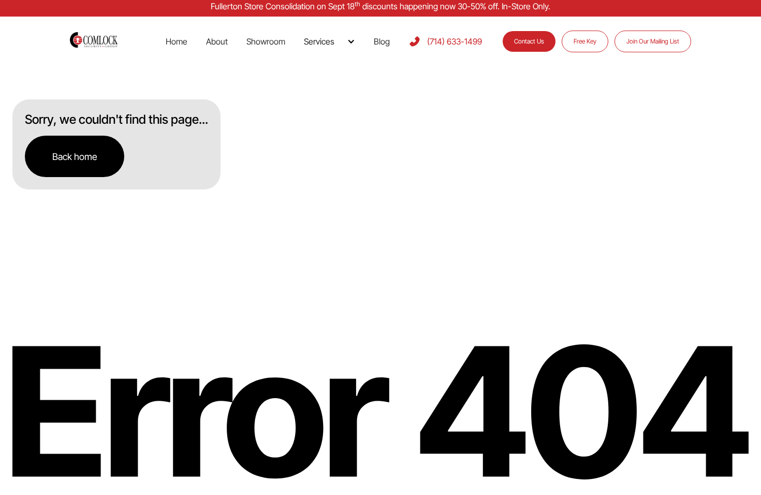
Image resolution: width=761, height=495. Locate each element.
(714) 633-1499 (454, 41)
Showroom (265, 41)
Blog (382, 41)
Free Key (585, 41)
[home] (106, 41)
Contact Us (529, 41)
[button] (329, 41)
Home (176, 41)
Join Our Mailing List (652, 41)
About (217, 41)
